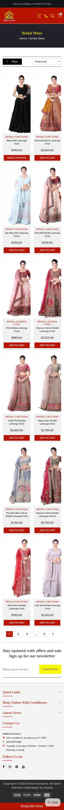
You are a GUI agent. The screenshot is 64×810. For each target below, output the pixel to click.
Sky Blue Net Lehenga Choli (16, 234)
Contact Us (38, 3)
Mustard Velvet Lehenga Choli (47, 142)
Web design (31, 787)
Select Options (16, 157)
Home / (24, 38)
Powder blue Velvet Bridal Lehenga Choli (17, 514)
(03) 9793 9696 (13, 742)
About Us (18, 3)
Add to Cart (47, 157)
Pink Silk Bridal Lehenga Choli (47, 234)
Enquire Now (32, 806)
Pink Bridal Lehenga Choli (16, 329)
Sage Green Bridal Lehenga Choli (47, 422)
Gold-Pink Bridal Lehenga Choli (16, 422)
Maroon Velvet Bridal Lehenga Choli (47, 329)
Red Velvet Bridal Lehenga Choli (17, 607)
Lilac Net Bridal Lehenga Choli (47, 607)
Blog (27, 3)
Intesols (48, 787)
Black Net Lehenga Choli (17, 142)
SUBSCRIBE (50, 669)
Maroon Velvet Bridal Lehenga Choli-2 (47, 514)
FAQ (48, 3)
